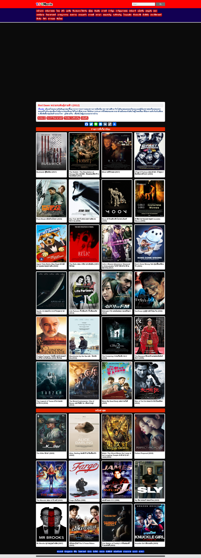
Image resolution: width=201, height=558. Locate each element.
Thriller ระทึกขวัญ (72, 118)
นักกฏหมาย (68, 551)
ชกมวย (101, 551)
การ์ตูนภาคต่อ (121, 11)
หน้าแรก (40, 11)
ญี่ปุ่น (91, 11)
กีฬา (44, 19)
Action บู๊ (41, 118)
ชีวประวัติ (137, 15)
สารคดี (91, 15)
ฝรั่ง (62, 11)
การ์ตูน (111, 11)
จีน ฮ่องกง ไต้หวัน (80, 11)
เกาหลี (104, 11)
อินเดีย (97, 11)
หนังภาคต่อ (50, 11)
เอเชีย (68, 11)
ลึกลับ (39, 19)
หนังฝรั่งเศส (118, 551)
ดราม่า (98, 15)
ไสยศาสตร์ (82, 551)
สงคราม (73, 15)
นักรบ (89, 551)
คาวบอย (51, 19)
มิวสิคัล (146, 15)
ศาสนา (141, 551)
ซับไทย (59, 19)
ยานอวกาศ (127, 551)
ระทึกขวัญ (117, 15)
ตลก (155, 11)
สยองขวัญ (107, 15)
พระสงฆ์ (60, 551)
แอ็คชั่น (141, 11)
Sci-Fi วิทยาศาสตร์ (55, 118)
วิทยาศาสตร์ (51, 15)
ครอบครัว (83, 15)
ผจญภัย (149, 11)
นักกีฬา (95, 551)
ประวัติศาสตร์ (155, 15)
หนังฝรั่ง (84, 118)
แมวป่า (134, 551)
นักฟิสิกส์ (109, 551)
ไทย (58, 11)
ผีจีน (75, 551)
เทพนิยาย (40, 15)
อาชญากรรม (63, 15)
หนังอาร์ (132, 11)
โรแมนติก (127, 15)
